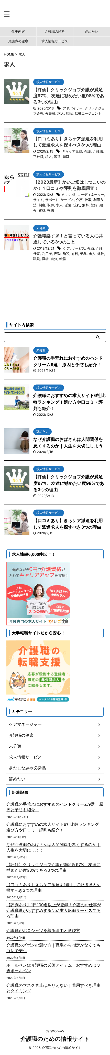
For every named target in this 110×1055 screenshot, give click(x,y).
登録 (94, 205)
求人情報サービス (54, 41)
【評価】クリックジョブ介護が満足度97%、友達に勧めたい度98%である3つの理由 (68, 95)
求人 (60, 113)
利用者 (47, 254)
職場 (45, 259)
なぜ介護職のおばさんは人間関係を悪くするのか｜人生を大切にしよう (53, 847)
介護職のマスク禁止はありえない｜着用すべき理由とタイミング (53, 988)
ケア (66, 248)
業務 (83, 254)
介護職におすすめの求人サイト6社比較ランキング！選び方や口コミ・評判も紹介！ (69, 402)
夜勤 (57, 254)
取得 (50, 205)
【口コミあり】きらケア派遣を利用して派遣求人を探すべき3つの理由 (53, 887)
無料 (85, 205)
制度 (42, 205)
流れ (76, 205)
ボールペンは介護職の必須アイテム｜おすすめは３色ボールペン (53, 968)
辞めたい (91, 31)
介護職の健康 (18, 41)
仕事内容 (18, 31)
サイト (38, 200)
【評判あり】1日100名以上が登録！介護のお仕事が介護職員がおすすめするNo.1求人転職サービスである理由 (53, 910)
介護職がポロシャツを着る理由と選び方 (43, 930)
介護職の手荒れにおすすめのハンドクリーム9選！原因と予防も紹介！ (54, 807)
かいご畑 (68, 195)
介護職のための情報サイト (55, 1038)
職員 (36, 259)
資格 (42, 210)
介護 (87, 151)
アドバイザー (73, 108)
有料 (74, 254)
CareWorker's (55, 1031)
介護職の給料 (55, 31)
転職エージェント (88, 113)
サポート (52, 200)
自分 (54, 259)
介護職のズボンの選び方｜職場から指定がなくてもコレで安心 (53, 947)
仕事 (88, 200)
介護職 (50, 113)
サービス (67, 200)
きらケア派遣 (72, 151)
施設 (66, 254)
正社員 (38, 157)
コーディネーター (91, 195)
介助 (90, 248)
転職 (69, 113)
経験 (100, 254)
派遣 (57, 157)
